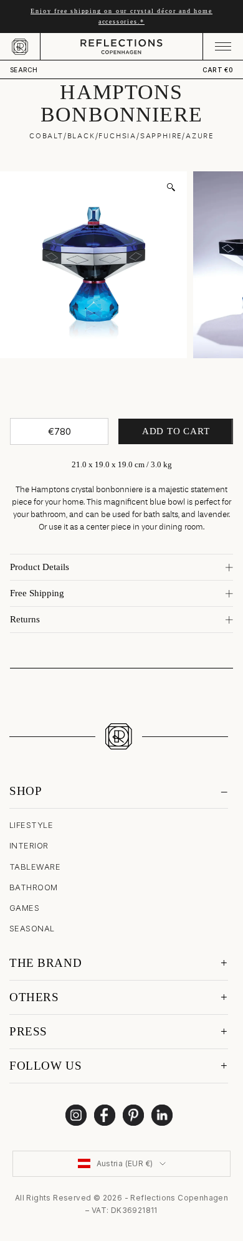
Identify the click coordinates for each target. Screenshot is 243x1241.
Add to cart (176, 431)
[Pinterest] (133, 1115)
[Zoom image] (171, 187)
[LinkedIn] (162, 1115)
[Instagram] (76, 1115)
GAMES (24, 908)
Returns (25, 619)
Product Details (39, 567)
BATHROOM (33, 887)
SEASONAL (32, 928)
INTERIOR (29, 845)
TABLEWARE (34, 867)
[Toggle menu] (222, 46)
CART (217, 70)
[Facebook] (104, 1115)
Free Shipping (37, 593)
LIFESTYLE (31, 825)
